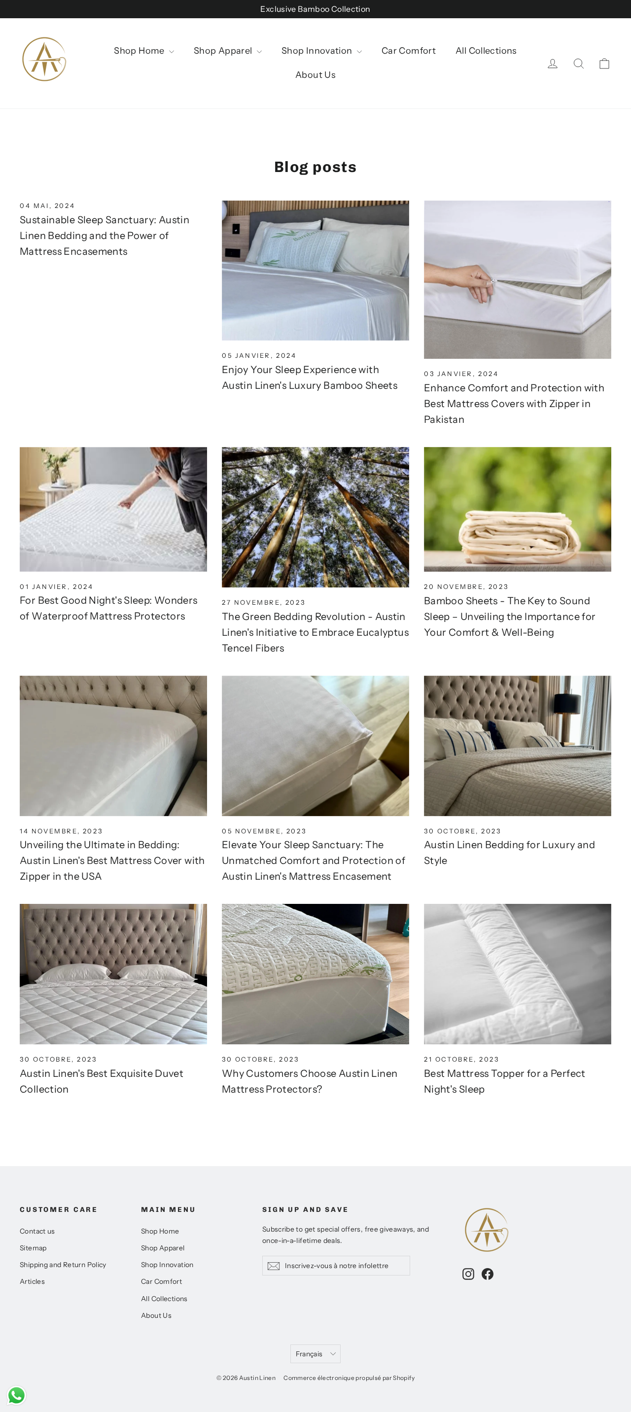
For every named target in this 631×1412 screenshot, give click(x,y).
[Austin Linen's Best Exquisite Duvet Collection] (113, 974)
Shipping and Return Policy (63, 1264)
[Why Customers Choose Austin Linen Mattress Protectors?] (315, 974)
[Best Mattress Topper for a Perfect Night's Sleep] (517, 974)
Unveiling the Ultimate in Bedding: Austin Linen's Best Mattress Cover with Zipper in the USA (112, 860)
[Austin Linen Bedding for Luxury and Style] (517, 746)
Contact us (37, 1231)
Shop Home (140, 50)
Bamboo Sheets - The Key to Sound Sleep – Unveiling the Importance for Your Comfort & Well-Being (510, 616)
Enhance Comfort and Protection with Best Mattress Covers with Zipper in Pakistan (514, 403)
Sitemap (33, 1247)
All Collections (486, 50)
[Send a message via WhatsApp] (16, 1395)
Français (309, 1353)
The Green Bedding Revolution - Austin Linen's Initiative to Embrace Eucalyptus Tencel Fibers (315, 632)
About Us (315, 74)
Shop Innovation (317, 50)
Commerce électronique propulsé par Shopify (349, 1377)
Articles (32, 1281)
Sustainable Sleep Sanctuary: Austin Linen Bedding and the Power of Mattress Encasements (104, 235)
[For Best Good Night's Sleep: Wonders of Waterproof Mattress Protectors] (113, 509)
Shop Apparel (224, 50)
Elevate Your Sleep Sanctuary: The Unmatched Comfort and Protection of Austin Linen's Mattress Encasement (313, 860)
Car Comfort (409, 50)
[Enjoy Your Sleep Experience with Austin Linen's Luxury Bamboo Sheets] (315, 271)
